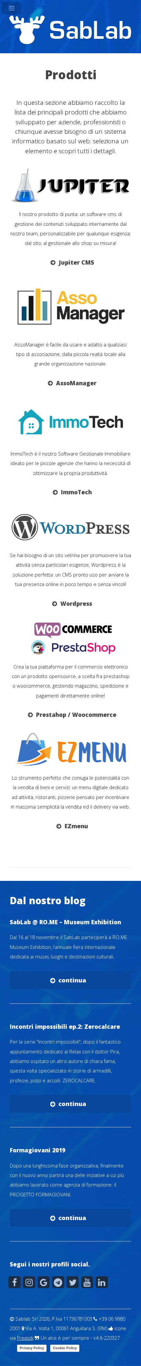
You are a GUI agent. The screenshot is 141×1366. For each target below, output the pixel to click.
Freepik (25, 1337)
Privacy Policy (32, 1348)
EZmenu (76, 826)
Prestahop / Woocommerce (76, 714)
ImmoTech (76, 492)
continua (72, 980)
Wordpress (76, 603)
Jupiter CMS (76, 262)
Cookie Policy (65, 1348)
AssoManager (76, 383)
